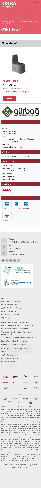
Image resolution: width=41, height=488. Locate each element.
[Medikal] (20, 402)
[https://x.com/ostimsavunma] (11, 260)
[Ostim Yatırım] (25, 376)
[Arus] (5, 399)
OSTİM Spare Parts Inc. (10, 315)
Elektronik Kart (7, 173)
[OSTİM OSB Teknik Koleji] (5, 382)
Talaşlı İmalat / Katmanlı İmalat (13, 171)
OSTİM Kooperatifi (8, 298)
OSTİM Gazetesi (7, 355)
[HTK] (25, 399)
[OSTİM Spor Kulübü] (36, 382)
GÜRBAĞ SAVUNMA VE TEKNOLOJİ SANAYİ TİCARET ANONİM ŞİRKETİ (17, 90)
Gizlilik (5, 465)
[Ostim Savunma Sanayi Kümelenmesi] (7, 190)
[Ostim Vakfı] (15, 376)
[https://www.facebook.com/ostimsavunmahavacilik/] (3, 260)
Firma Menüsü (9, 43)
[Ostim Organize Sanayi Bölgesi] (5, 376)
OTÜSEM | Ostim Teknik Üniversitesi (15, 348)
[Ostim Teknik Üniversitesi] (36, 376)
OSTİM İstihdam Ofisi (9, 305)
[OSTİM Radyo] (5, 388)
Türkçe (26, 467)
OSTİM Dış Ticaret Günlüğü (11, 308)
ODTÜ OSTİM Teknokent (10, 358)
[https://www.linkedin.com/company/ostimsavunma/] (18, 260)
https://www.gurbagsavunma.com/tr (15, 156)
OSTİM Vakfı (6, 352)
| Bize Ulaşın (19, 467)
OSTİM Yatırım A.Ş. (8, 362)
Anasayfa (4, 19)
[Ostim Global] (20, 394)
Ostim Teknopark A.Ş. (9, 311)
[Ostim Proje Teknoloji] (36, 388)
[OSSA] (36, 399)
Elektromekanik (8, 176)
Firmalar (12, 19)
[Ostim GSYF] (15, 388)
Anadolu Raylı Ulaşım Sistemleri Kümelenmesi (18, 338)
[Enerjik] (15, 399)
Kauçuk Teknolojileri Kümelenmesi (14, 341)
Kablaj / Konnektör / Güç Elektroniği (15, 168)
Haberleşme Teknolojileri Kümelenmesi (16, 344)
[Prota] (25, 388)
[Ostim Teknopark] (15, 382)
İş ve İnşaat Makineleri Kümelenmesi (15, 322)
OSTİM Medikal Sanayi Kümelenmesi (15, 329)
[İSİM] (10, 402)
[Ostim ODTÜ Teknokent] (25, 382)
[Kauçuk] (31, 402)
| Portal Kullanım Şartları (16, 465)
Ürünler (6, 26)
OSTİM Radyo (6, 318)
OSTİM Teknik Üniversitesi (11, 301)
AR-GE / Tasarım (8, 165)
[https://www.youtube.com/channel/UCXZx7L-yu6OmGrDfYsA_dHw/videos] (14, 260)
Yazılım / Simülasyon (9, 179)
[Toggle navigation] (36, 4)
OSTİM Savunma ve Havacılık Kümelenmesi (17, 325)
